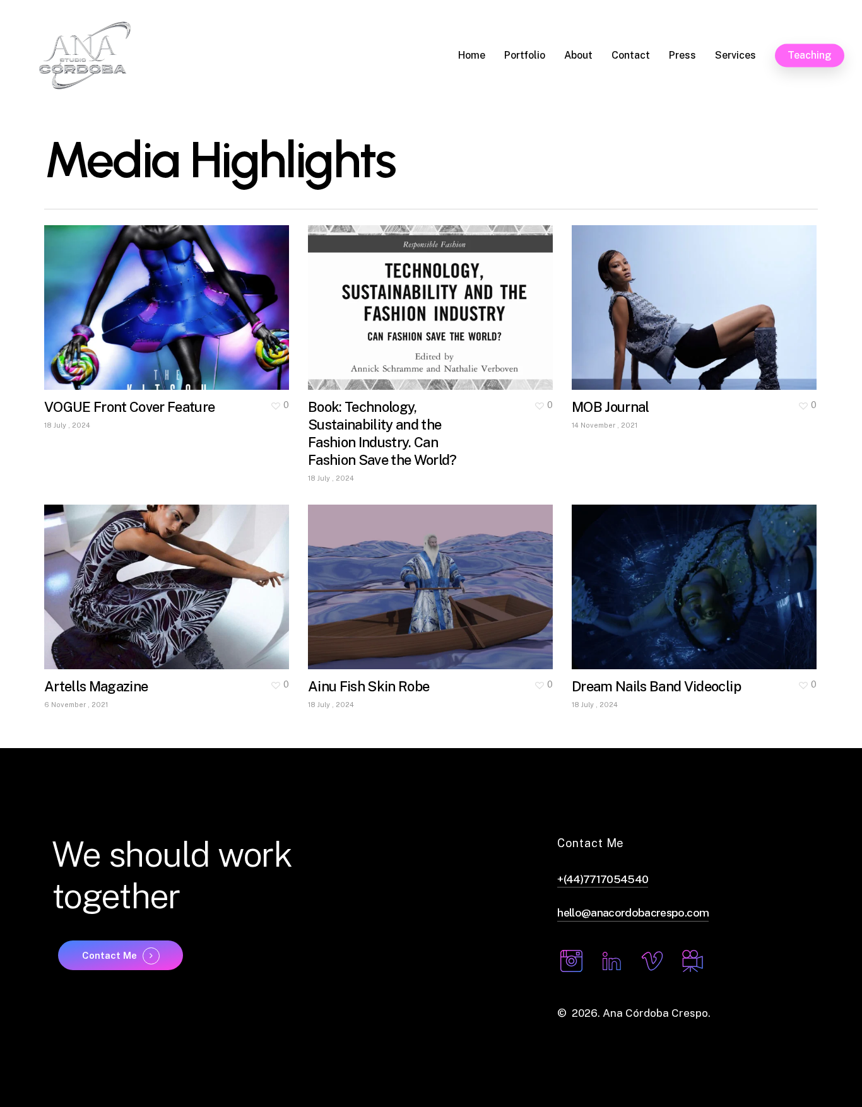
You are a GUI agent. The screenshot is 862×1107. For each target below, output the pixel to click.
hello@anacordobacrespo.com (633, 912)
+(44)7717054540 (602, 879)
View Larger (129, 295)
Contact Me (109, 956)
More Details (202, 295)
